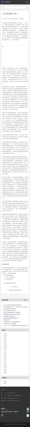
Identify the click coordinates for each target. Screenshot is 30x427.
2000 (5, 369)
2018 (5, 348)
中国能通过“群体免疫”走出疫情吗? (12, 314)
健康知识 (22, 18)
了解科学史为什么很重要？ (10, 323)
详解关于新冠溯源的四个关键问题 (11, 312)
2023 (5, 339)
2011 (5, 360)
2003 (5, 367)
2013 (5, 358)
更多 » (25, 299)
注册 (5, 381)
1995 (5, 373)
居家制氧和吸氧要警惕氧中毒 (10, 318)
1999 (5, 371)
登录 (5, 383)
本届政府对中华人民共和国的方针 (11, 321)
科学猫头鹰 (15, 18)
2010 (5, 362)
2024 (5, 337)
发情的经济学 (6, 320)
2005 (5, 365)
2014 (5, 356)
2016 (5, 352)
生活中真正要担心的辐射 (9, 308)
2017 (5, 350)
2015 (5, 354)
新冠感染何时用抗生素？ (9, 316)
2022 (5, 341)
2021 (5, 343)
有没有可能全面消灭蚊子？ (10, 310)
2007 (5, 363)
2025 (5, 335)
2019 (5, 347)
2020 (5, 345)
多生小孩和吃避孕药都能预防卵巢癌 (12, 305)
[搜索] (27, 7)
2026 (5, 333)
